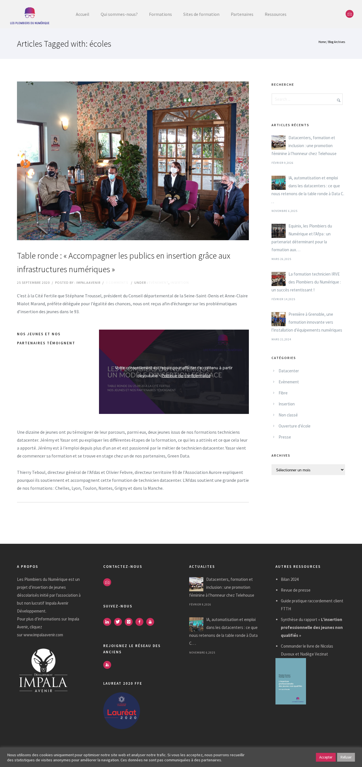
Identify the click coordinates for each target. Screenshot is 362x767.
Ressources (275, 14)
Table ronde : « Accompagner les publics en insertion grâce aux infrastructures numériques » (123, 262)
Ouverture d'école (295, 426)
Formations (160, 14)
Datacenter (289, 370)
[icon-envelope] (350, 14)
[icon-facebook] (140, 622)
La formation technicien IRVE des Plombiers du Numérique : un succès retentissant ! (306, 282)
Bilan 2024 (289, 579)
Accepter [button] (325, 757)
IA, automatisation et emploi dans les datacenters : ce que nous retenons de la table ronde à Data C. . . (308, 189)
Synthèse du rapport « (312, 627)
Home (322, 42)
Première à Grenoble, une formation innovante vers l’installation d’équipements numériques (307, 322)
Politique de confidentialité (185, 375)
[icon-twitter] (119, 622)
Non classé (288, 415)
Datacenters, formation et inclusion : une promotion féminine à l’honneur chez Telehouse (304, 145)
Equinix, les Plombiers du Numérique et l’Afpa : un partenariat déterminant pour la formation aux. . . (302, 237)
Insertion (180, 282)
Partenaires (242, 14)
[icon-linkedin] (108, 622)
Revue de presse (296, 590)
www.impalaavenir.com (43, 634)
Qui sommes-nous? (119, 14)
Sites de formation (201, 14)
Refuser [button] (346, 757)
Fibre (283, 393)
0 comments (117, 282)
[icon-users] (107, 665)
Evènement (159, 282)
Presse (285, 437)
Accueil (82, 14)
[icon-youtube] (151, 622)
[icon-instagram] (130, 622)
